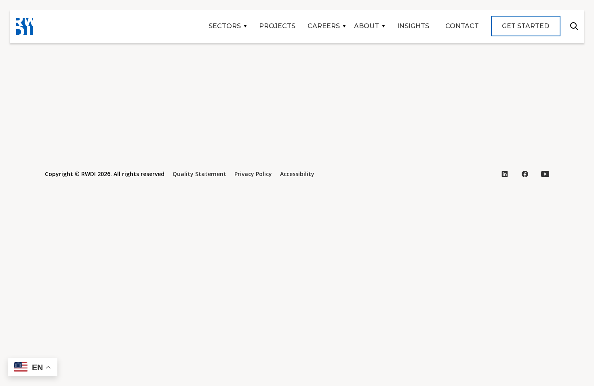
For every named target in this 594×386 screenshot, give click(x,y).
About (366, 26)
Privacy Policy (253, 174)
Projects (277, 26)
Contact (462, 26)
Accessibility (297, 174)
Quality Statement (199, 174)
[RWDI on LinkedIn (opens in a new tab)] (505, 174)
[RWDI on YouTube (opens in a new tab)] (545, 174)
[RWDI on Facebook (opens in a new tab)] (525, 174)
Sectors (225, 26)
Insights (413, 26)
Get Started (525, 26)
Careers (324, 26)
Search (574, 26)
